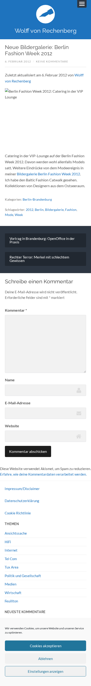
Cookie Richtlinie (18, 513)
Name (10, 380)
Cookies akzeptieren (45, 646)
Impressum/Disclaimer (22, 489)
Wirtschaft (13, 593)
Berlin (39, 210)
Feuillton (11, 601)
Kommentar (16, 310)
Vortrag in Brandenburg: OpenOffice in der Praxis (42, 240)
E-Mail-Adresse (18, 403)
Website (12, 426)
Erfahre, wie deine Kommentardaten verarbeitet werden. (43, 474)
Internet (11, 550)
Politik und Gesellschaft (23, 576)
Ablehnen (45, 659)
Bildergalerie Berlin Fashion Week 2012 (48, 174)
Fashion (71, 210)
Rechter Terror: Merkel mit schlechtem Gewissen (39, 259)
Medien (10, 584)
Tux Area (11, 567)
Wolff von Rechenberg (46, 30)
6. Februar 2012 (18, 61)
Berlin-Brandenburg (37, 199)
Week (19, 215)
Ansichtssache (16, 533)
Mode (9, 215)
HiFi (8, 542)
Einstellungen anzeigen (45, 671)
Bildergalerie (54, 210)
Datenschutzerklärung (22, 501)
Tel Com (11, 559)
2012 (29, 210)
